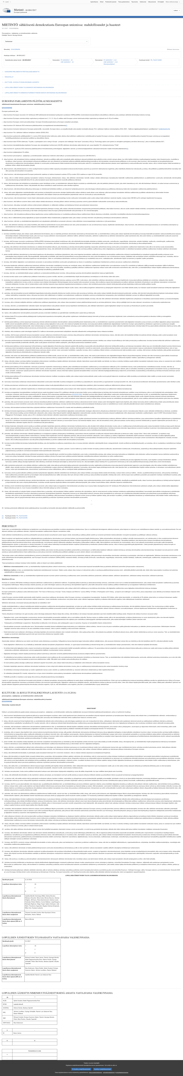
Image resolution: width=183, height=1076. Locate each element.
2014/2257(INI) (76, 394)
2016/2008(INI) (15, 49)
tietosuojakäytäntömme (95, 1072)
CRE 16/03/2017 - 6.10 (111, 62)
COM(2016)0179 (164, 129)
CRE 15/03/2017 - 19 (67, 62)
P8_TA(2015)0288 (21, 518)
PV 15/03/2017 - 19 (66, 60)
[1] (66, 125)
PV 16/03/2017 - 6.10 (110, 60)
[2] (127, 148)
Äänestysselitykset (109, 64)
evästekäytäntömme (108, 1072)
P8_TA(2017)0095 (156, 60)
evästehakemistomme (122, 1072)
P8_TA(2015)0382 (21, 516)
